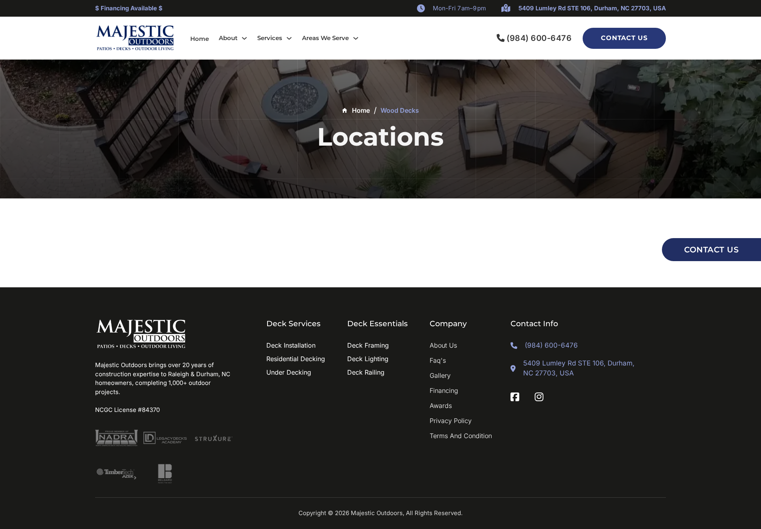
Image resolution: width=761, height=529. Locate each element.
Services (269, 38)
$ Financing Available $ (129, 8)
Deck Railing (365, 372)
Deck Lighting (367, 359)
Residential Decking (295, 359)
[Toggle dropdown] (244, 38)
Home (199, 38)
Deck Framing (368, 345)
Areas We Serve (325, 38)
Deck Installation (290, 345)
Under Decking (288, 372)
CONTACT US (711, 249)
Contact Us (624, 38)
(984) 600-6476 (539, 38)
